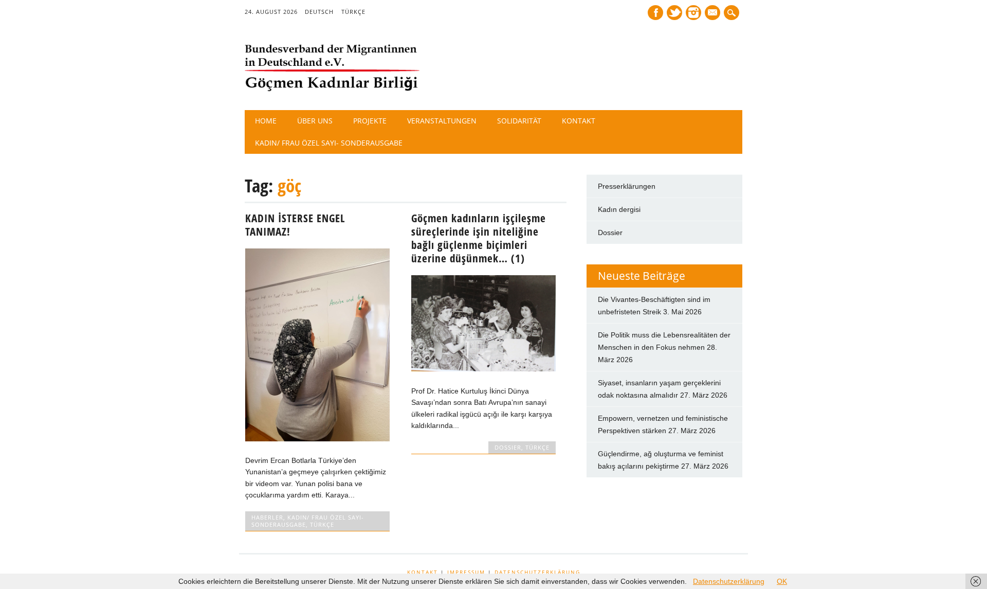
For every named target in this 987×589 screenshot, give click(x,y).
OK (782, 581)
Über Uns (315, 121)
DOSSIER (508, 447)
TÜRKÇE (353, 11)
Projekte (370, 121)
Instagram (693, 12)
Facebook (655, 12)
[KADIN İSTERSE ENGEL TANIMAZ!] (317, 439)
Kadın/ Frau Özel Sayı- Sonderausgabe (329, 143)
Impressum (466, 572)
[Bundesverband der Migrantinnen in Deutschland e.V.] (332, 89)
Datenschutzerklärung (537, 572)
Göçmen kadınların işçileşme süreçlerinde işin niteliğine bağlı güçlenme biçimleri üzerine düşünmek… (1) (478, 238)
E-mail (713, 13)
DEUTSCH (319, 11)
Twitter (674, 12)
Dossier (610, 232)
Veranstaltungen (442, 121)
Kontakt (578, 121)
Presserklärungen (626, 186)
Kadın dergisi (619, 209)
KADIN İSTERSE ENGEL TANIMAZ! (295, 225)
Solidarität (519, 121)
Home (266, 121)
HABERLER (267, 517)
